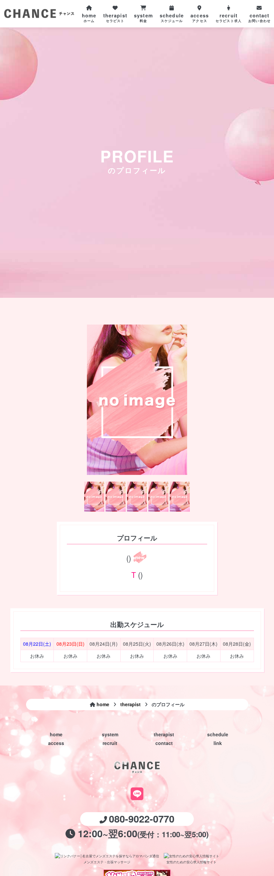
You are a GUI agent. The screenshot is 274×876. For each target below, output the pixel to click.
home (56, 734)
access (56, 743)
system (110, 734)
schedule (217, 734)
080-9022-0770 (141, 819)
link (218, 743)
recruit (110, 743)
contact (164, 743)
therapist (164, 734)
